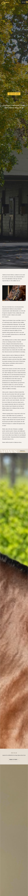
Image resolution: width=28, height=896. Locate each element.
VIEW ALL (22, 451)
